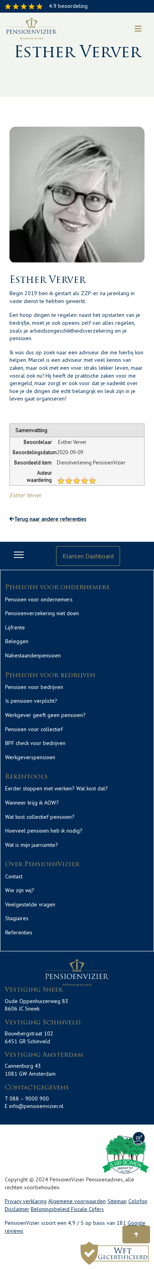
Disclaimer (17, 1209)
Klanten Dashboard (88, 556)
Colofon (137, 1201)
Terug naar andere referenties (50, 518)
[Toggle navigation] (138, 28)
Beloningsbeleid (51, 1209)
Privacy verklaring (26, 1201)
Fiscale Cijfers (87, 1209)
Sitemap (117, 1201)
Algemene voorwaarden (77, 1201)
